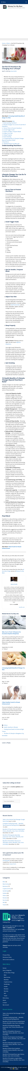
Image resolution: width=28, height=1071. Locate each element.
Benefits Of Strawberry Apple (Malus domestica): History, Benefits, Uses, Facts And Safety (13, 1059)
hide (13, 121)
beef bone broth (15, 305)
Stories (4, 968)
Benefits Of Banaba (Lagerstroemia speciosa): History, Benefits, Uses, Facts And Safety (13, 1044)
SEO (4, 902)
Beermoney (6, 884)
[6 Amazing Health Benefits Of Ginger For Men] (14, 664)
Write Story (6, 998)
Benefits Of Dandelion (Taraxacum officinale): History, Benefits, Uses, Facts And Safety (13, 842)
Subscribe (6, 806)
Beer (4, 881)
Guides (4, 893)
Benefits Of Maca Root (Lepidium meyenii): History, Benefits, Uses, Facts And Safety (13, 1050)
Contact (5, 1002)
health (5, 727)
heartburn (10, 727)
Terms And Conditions (8, 959)
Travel (4, 904)
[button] (26, 2)
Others (8, 43)
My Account (6, 1005)
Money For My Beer (15, 6)
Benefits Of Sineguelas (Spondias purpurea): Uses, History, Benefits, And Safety (13, 836)
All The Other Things (9, 972)
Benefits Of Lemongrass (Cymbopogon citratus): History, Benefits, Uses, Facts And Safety (14, 1038)
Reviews (5, 898)
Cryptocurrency (7, 888)
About (4, 1000)
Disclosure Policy (7, 957)
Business (5, 886)
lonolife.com (22, 607)
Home (3, 43)
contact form (12, 864)
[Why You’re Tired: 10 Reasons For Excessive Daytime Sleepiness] (14, 628)
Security (5, 900)
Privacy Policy (6, 955)
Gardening (5, 891)
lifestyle (16, 727)
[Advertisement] (14, 24)
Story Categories (7, 970)
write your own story (8, 938)
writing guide (6, 860)
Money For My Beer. (12, 1067)
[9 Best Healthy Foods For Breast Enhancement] (14, 699)
